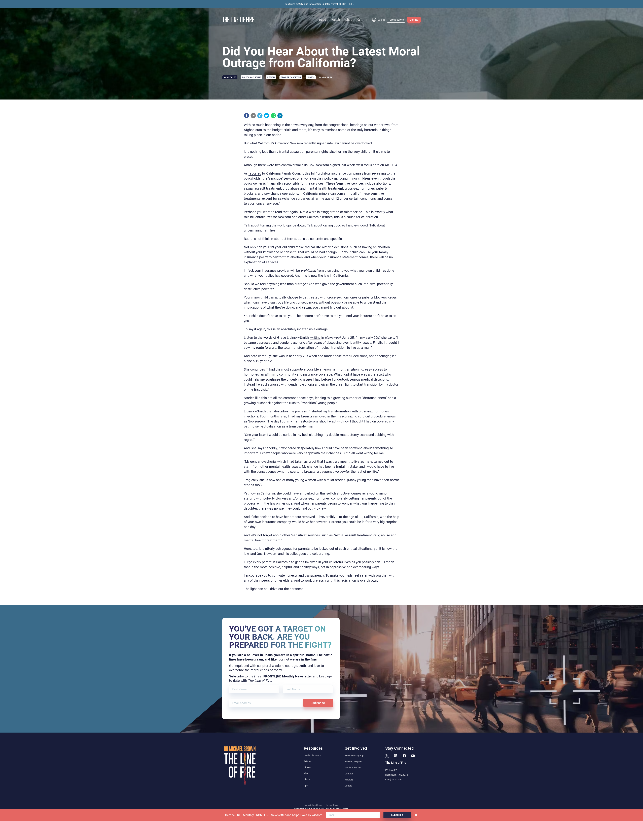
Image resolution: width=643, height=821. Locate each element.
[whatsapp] (273, 115)
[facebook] (246, 115)
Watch (335, 19)
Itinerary (349, 779)
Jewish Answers (312, 755)
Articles (307, 761)
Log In (381, 19)
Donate (414, 19)
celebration (369, 217)
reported (254, 173)
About (307, 779)
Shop (348, 19)
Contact (349, 773)
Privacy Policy (332, 805)
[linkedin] (280, 115)
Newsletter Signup (354, 755)
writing (315, 338)
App (306, 785)
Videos (307, 767)
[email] (253, 115)
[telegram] (260, 115)
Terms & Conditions (313, 805)
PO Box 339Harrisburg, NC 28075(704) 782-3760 (396, 775)
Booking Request (353, 761)
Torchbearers (396, 19)
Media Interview (353, 767)
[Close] (416, 815)
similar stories (334, 480)
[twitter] (266, 115)
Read (322, 19)
